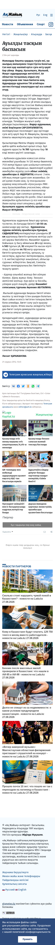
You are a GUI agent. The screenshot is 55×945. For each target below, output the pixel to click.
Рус (38, 14)
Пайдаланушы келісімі (15, 880)
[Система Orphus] (8, 912)
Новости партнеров (16, 566)
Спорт (41, 24)
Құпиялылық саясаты (14, 883)
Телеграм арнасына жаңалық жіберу (30, 374)
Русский (10, 889)
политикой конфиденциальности (31, 931)
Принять (27, 939)
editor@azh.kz (25, 407)
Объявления (25, 24)
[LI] (9, 897)
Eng (45, 14)
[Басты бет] (12, 14)
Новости (7, 24)
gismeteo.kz (8, 903)
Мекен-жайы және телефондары (21, 876)
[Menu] (51, 15)
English (22, 889)
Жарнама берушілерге (15, 872)
